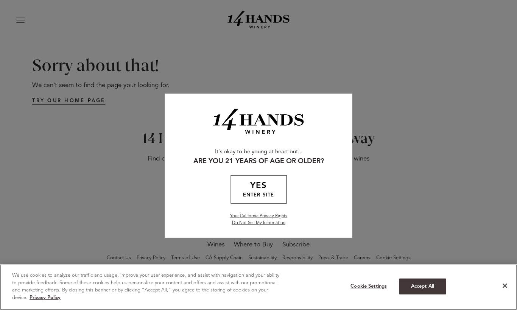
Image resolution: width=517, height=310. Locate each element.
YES (258, 190)
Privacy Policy (45, 297)
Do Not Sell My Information (258, 223)
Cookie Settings (368, 286)
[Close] (505, 285)
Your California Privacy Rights (258, 216)
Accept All (422, 286)
